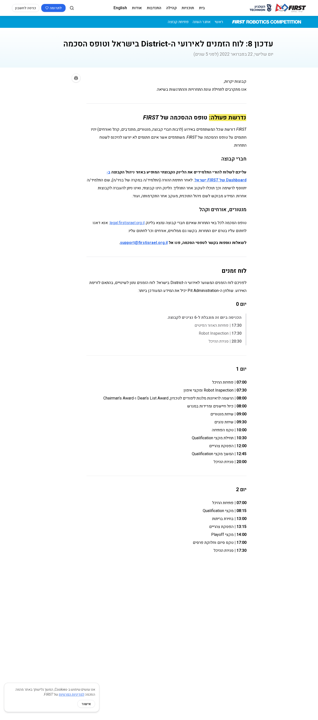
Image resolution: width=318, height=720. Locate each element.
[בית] (290, 8)
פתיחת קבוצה (178, 21)
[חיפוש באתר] (72, 8)
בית (202, 7)
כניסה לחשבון (25, 8)
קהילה (171, 7)
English (120, 7)
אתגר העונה (202, 21)
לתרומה (56, 8)
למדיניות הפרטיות (71, 694)
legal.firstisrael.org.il (127, 222)
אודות (137, 7)
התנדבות (154, 7)
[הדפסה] (76, 78)
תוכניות (188, 7)
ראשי (219, 21)
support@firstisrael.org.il (144, 242)
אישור (86, 704)
